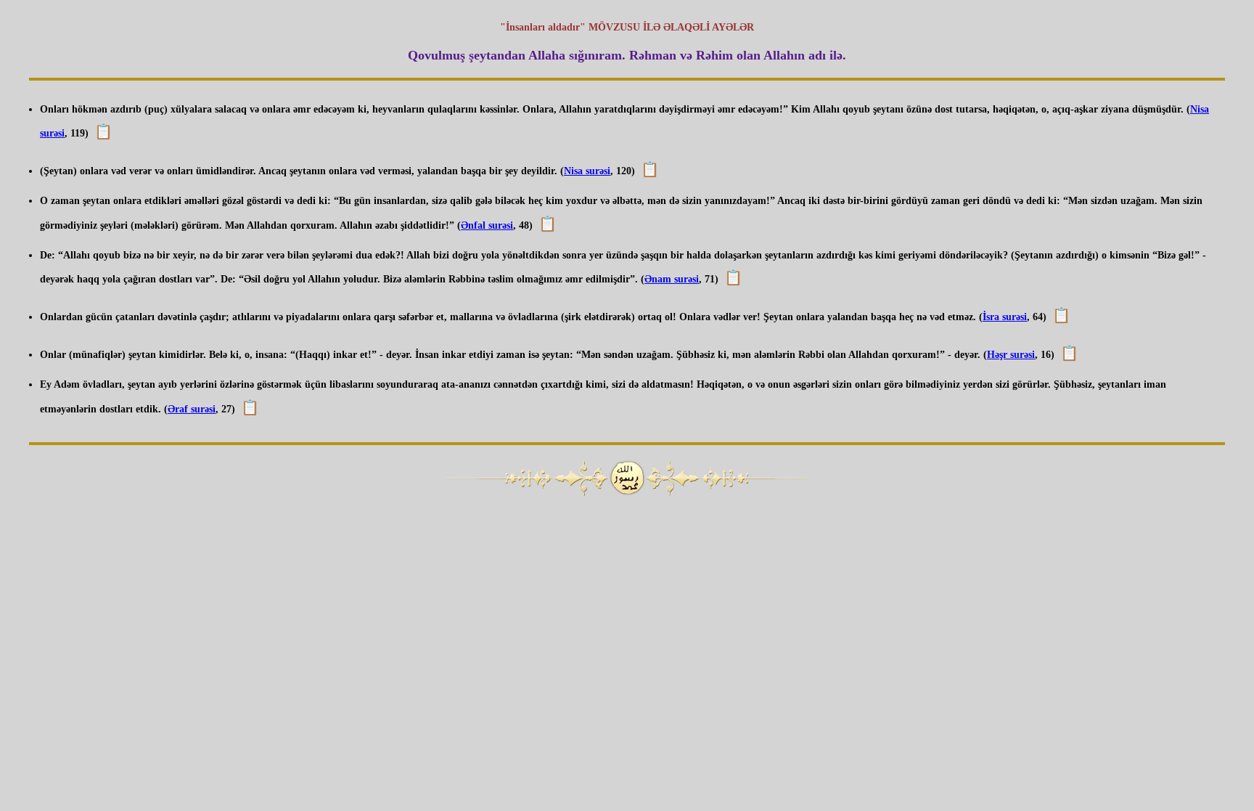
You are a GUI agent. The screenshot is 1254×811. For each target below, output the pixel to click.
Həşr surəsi (1011, 354)
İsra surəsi (1005, 316)
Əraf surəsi (192, 409)
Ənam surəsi (671, 279)
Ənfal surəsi (487, 225)
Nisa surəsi (587, 171)
